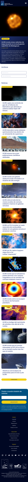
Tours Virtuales (14, 448)
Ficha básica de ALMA (14, 440)
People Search (14, 423)
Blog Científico (5, 38)
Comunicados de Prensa (7, 86)
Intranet (14, 421)
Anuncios (4, 137)
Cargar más (14, 379)
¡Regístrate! (14, 402)
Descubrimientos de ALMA (14, 433)
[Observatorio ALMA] (8, 3)
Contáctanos (14, 450)
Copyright (14, 419)
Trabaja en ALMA (14, 427)
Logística (14, 425)
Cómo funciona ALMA (14, 435)
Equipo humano (14, 437)
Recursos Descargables (14, 446)
